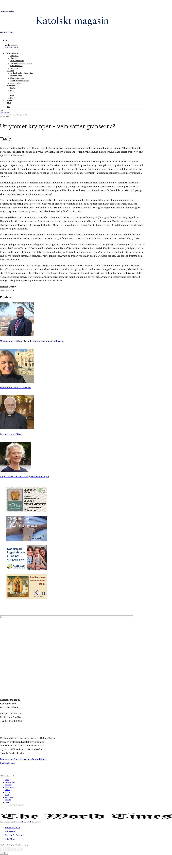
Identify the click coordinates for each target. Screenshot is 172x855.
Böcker (13, 88)
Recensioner (11, 85)
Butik (9, 103)
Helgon (9, 100)
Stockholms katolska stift (21, 63)
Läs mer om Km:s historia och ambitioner (23, 759)
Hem (7, 780)
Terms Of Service (14, 835)
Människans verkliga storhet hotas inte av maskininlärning (32, 340)
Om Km (7, 802)
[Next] (6, 853)
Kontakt (8, 800)
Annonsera (9, 797)
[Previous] (2, 853)
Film (12, 90)
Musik (12, 93)
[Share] (7, 849)
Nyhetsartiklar (13, 53)
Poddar (7, 792)
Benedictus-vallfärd (11, 434)
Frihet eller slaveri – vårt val (15, 387)
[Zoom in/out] (20, 849)
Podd (12, 95)
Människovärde (16, 66)
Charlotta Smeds (17, 78)
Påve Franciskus (17, 61)
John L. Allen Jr (16, 83)
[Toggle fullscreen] (13, 849)
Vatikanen (14, 56)
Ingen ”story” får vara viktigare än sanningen (24, 476)
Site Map (10, 838)
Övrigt (12, 98)
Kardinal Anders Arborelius (21, 73)
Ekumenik (14, 68)
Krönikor (10, 71)
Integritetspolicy (17, 805)
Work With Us (12, 827)
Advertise (10, 831)
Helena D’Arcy (16, 76)
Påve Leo (14, 58)
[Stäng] (2, 849)
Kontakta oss (7, 762)
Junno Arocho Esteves (19, 81)
